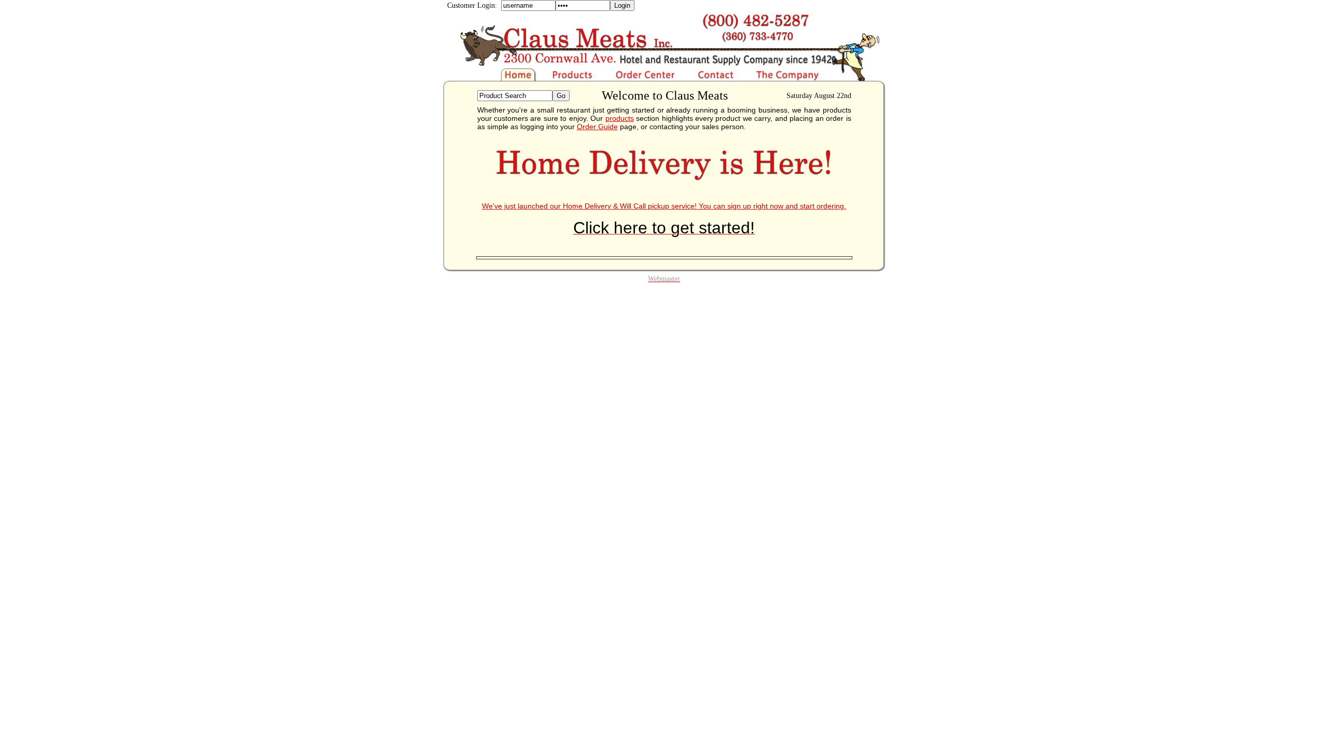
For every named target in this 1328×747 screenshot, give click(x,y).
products (619, 118)
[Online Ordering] (646, 78)
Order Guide (597, 126)
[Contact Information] (716, 78)
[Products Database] (573, 78)
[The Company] (813, 78)
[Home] (494, 78)
